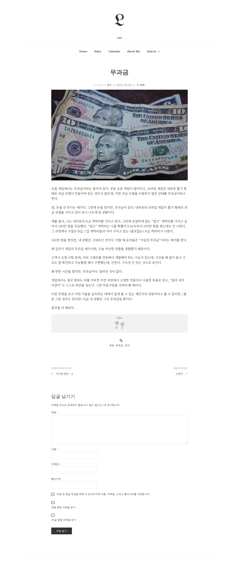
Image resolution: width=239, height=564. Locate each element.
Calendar (114, 51)
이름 (54, 449)
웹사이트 (56, 479)
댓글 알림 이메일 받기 (63, 507)
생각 (109, 85)
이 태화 (141, 85)
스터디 (182, 373)
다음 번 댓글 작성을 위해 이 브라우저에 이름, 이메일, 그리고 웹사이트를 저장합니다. (103, 494)
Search (151, 51)
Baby (97, 51)
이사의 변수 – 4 (62, 373)
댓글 (54, 412)
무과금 (119, 345)
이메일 (56, 464)
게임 (111, 345)
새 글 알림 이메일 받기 (63, 520)
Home (83, 51)
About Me (133, 51)
